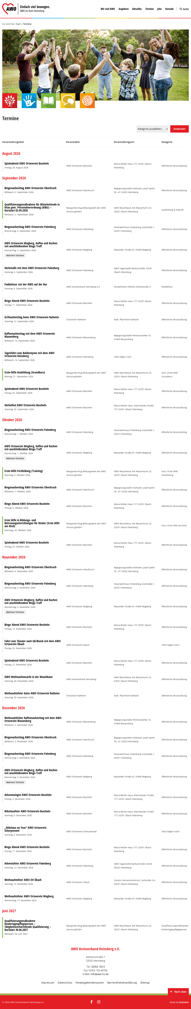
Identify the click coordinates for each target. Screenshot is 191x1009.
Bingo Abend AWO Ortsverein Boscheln (27, 301)
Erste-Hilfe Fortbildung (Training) (23, 471)
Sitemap (145, 982)
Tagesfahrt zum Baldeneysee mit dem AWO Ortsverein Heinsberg (29, 354)
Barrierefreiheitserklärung (122, 982)
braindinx (184, 1002)
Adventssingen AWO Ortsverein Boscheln (27, 795)
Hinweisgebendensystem (90, 982)
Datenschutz (65, 982)
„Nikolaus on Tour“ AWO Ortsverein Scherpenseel (25, 829)
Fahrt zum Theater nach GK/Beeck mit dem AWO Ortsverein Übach (32, 642)
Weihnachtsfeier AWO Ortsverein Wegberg (29, 896)
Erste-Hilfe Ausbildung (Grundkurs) (24, 372)
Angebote (124, 9)
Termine (149, 9)
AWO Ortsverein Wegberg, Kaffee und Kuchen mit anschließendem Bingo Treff (30, 244)
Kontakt (169, 9)
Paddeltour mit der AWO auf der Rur (25, 284)
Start (18, 24)
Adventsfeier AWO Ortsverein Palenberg (27, 863)
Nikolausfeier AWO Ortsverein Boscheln (27, 811)
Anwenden (179, 128)
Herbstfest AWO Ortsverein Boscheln (25, 405)
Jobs (159, 9)
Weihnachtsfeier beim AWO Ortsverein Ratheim (32, 693)
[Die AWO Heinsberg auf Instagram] (98, 1002)
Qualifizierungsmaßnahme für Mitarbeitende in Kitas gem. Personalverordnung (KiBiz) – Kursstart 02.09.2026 (32, 207)
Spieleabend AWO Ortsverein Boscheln (26, 163)
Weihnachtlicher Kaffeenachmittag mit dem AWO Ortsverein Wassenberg (32, 719)
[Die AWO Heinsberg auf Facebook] (91, 1002)
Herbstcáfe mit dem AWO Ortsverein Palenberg (31, 268)
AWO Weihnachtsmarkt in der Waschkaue (28, 677)
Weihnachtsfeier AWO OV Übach (22, 880)
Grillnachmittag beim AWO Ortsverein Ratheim (31, 317)
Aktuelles (137, 9)
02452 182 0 (98, 966)
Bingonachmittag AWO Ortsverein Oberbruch (30, 188)
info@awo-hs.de (99, 974)
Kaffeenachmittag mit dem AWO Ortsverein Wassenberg (29, 335)
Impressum (47, 982)
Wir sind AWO (108, 9)
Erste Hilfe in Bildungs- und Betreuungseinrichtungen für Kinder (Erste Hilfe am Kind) (32, 523)
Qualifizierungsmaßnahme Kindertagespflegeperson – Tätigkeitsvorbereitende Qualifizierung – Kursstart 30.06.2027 (27, 925)
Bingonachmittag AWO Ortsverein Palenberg (30, 227)
